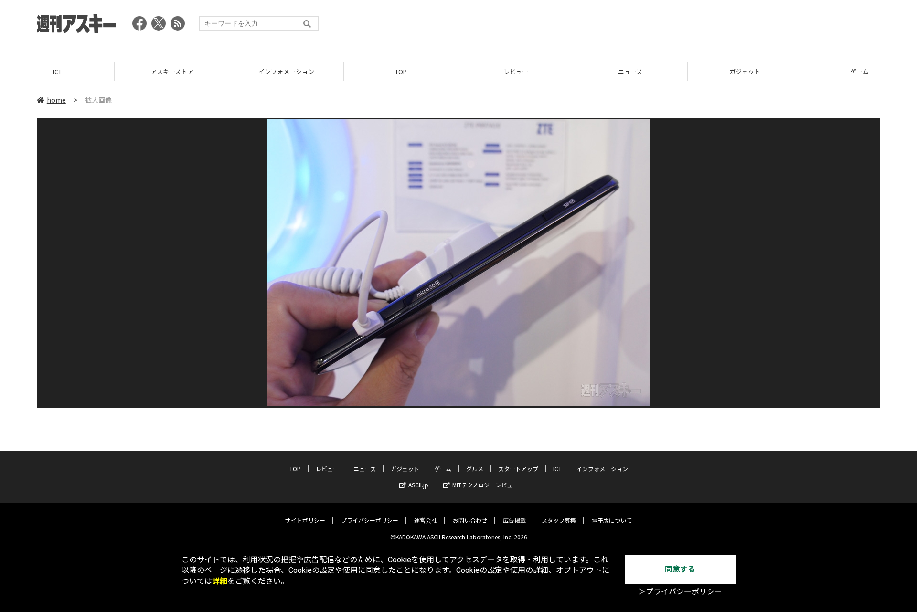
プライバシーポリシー (369, 520)
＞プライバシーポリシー (680, 591)
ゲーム (859, 71)
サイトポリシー (305, 520)
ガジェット (744, 71)
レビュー (515, 71)
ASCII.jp (418, 485)
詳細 (219, 581)
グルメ (474, 468)
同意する (680, 569)
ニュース (630, 71)
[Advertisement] (706, 26)
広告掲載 (514, 520)
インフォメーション (286, 71)
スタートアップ (518, 468)
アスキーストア (171, 71)
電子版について (612, 520)
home (56, 100)
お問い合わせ (470, 520)
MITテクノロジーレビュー (485, 485)
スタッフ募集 (559, 520)
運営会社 (425, 520)
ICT (57, 71)
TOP (401, 71)
